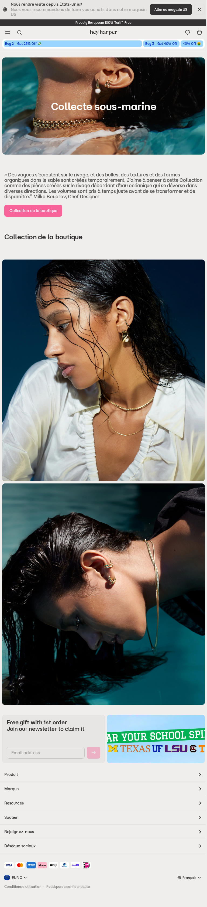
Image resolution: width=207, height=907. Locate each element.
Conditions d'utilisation (22, 886)
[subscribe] (93, 753)
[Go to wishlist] (187, 32)
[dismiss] (199, 9)
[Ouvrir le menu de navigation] (7, 32)
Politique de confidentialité (68, 886)
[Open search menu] (19, 32)
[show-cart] (199, 32)
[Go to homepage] (103, 32)
